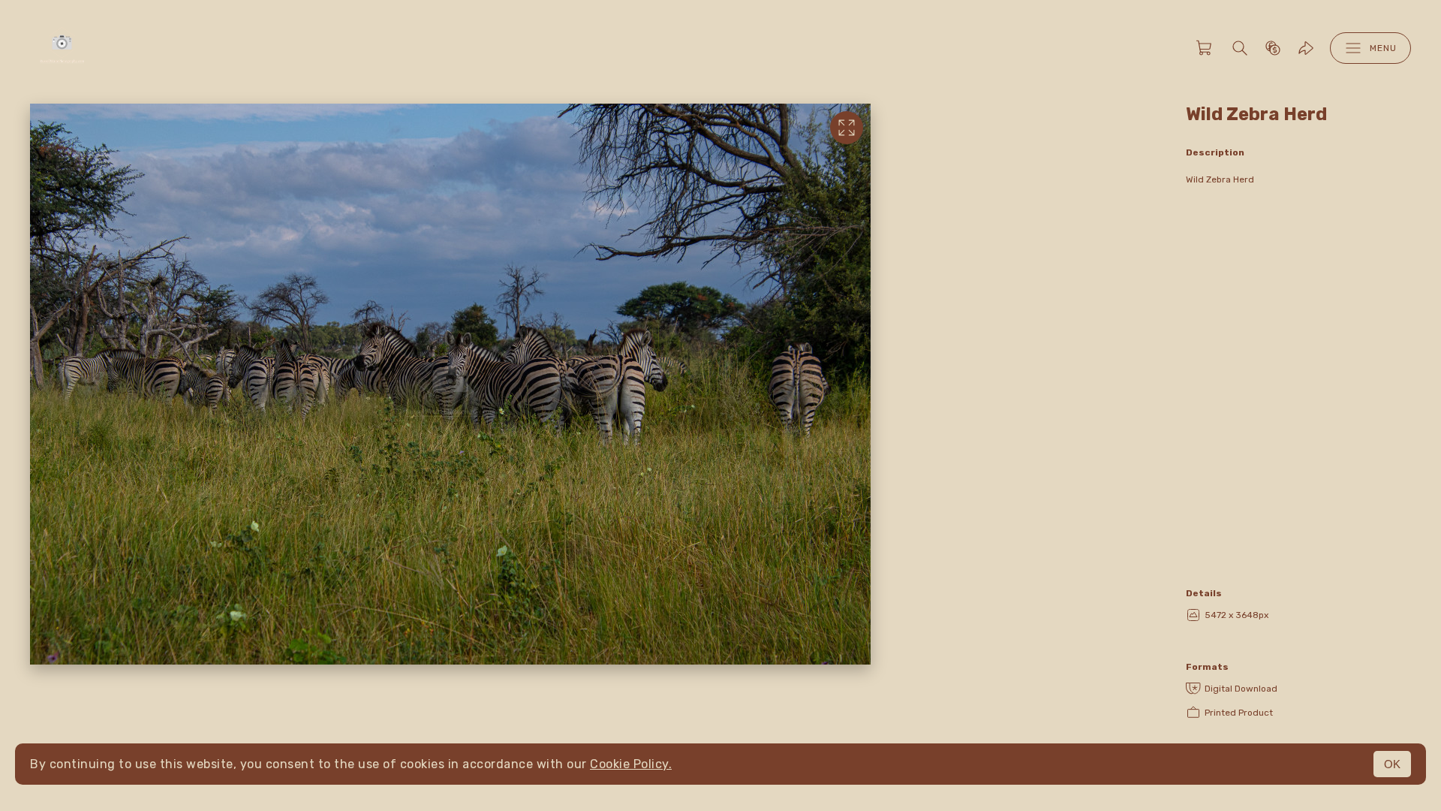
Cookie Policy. (631, 764)
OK (1392, 764)
